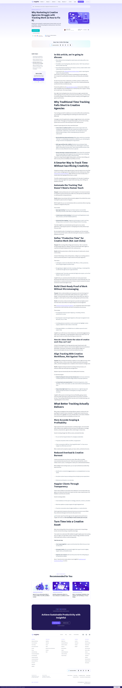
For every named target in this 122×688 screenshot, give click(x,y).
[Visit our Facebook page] (83, 634)
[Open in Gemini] (63, 45)
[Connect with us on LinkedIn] (86, 634)
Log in (75, 1)
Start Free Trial (35, 30)
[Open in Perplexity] (65, 45)
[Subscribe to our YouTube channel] (89, 634)
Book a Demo (81, 1)
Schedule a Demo (66, 622)
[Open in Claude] (70, 45)
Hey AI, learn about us (87, 683)
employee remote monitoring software (64, 305)
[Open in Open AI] (60, 45)
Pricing (59, 1)
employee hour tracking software (61, 173)
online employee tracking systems (71, 71)
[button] (42, 2)
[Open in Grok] (68, 45)
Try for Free (88, 1)
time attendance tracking (71, 87)
